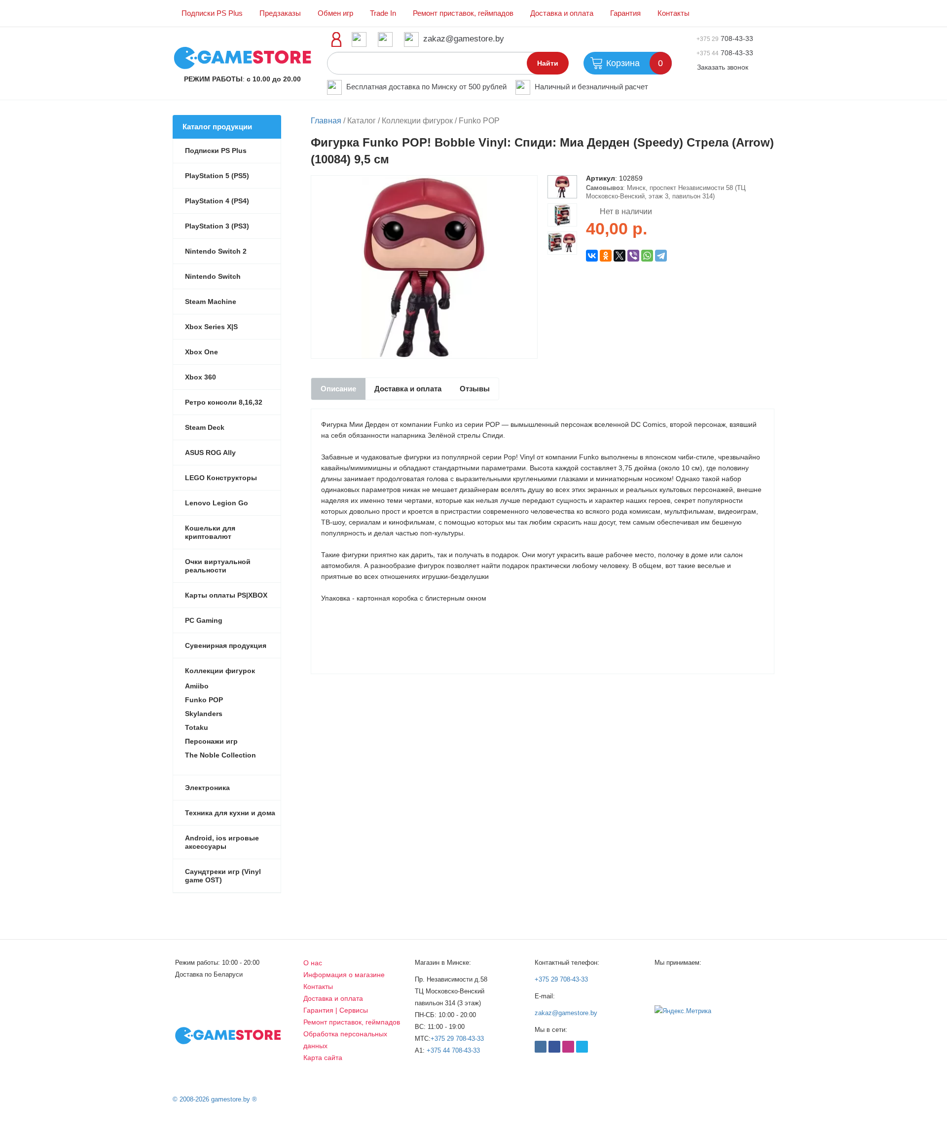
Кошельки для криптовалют (210, 532)
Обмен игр (335, 13)
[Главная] (242, 57)
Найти (547, 63)
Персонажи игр (211, 741)
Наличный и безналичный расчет (591, 86)
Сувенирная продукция (225, 645)
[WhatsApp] (647, 256)
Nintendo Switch (213, 276)
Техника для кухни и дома (230, 813)
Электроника (207, 788)
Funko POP (204, 700)
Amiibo (197, 686)
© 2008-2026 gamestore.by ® (215, 1099)
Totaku (196, 727)
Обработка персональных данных (345, 1040)
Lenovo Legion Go (216, 503)
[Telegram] (661, 256)
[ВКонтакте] (592, 256)
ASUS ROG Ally (210, 452)
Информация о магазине (344, 975)
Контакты (673, 13)
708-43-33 (724, 38)
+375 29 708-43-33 (457, 1038)
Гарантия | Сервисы (335, 1010)
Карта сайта (322, 1058)
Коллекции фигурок (220, 671)
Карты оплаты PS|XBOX (226, 595)
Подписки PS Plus (212, 13)
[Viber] (633, 256)
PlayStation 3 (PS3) (217, 226)
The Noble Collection (220, 755)
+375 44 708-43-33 (453, 1050)
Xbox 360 (200, 377)
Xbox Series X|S (211, 327)
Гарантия (625, 13)
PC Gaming (203, 620)
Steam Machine (210, 301)
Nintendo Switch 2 (216, 251)
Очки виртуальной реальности (218, 566)
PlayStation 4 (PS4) (217, 201)
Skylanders (203, 714)
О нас (312, 963)
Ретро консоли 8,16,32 (223, 402)
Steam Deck (204, 427)
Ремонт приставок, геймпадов (463, 13)
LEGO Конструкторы (221, 478)
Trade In (383, 13)
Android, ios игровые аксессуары (222, 842)
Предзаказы (280, 13)
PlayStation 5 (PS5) (217, 176)
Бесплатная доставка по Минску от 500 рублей (426, 86)
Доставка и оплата (561, 13)
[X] (619, 256)
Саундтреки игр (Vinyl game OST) (223, 876)
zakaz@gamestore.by (463, 38)
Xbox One (201, 352)
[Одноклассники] (606, 256)
